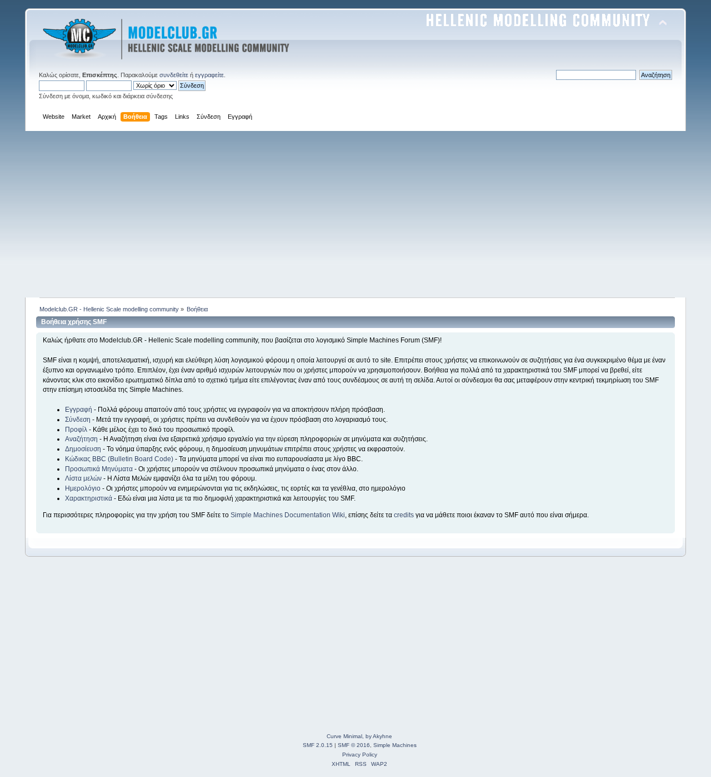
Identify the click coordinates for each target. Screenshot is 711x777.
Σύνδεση (78, 419)
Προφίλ (76, 429)
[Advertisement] (355, 214)
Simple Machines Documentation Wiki (288, 515)
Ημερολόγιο (83, 488)
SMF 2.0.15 (318, 745)
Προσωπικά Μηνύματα (99, 469)
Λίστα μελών (83, 478)
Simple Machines (395, 745)
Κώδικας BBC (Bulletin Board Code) (119, 459)
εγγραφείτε (209, 75)
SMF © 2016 (354, 745)
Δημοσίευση (83, 449)
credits (404, 515)
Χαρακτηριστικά (88, 498)
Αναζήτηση (81, 439)
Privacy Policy (359, 754)
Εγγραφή (78, 409)
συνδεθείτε (173, 75)
